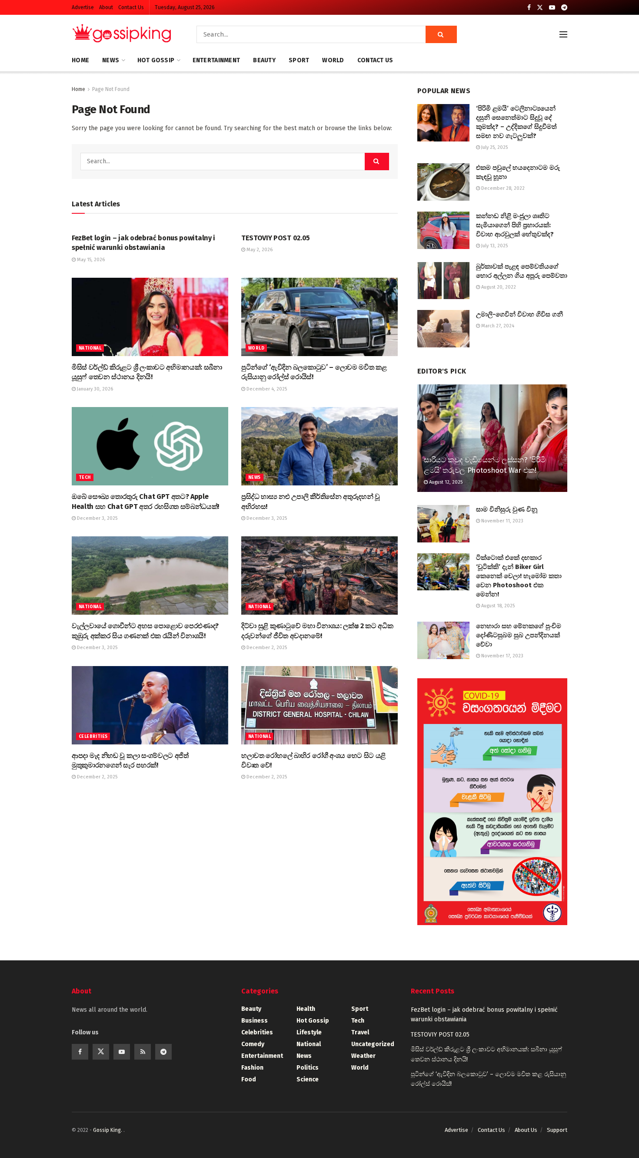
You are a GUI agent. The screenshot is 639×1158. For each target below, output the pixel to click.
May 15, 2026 (90, 260)
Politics (307, 1067)
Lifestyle (309, 1032)
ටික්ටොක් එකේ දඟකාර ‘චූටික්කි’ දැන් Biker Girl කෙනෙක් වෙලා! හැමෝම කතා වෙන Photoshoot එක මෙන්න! (519, 576)
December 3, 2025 (96, 518)
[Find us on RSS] (142, 1052)
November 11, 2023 (501, 521)
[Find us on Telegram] (564, 7)
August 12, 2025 (445, 482)
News (110, 60)
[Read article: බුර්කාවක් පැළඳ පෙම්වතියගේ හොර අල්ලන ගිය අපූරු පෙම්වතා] (443, 281)
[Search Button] (441, 34)
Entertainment (216, 60)
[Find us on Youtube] (552, 7)
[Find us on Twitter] (540, 7)
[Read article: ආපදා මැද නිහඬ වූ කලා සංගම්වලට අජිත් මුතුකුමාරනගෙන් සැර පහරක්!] (150, 705)
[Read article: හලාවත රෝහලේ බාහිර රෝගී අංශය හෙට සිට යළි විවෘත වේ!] (319, 705)
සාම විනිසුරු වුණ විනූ (506, 509)
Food (248, 1079)
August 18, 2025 (497, 606)
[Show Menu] (563, 34)
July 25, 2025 (494, 147)
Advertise (83, 7)
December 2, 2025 (266, 647)
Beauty (264, 60)
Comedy (252, 1044)
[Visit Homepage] (122, 34)
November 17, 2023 (501, 656)
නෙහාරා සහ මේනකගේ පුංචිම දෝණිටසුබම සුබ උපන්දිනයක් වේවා (518, 635)
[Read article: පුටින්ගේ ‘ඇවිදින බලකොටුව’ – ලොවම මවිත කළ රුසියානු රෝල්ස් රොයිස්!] (319, 317)
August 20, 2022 (498, 287)
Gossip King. (108, 1130)
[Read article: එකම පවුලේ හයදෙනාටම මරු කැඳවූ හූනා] (443, 182)
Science (307, 1079)
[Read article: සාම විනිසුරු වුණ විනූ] (443, 523)
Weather (363, 1056)
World (333, 60)
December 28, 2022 (502, 188)
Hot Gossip (156, 60)
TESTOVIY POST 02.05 (275, 238)
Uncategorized (372, 1044)
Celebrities (93, 736)
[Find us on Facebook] (529, 7)
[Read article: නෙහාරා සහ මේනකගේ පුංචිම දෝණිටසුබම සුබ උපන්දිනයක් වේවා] (443, 640)
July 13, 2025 (494, 246)
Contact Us (131, 7)
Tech (85, 477)
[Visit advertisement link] (492, 801)
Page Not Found (111, 89)
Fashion (252, 1067)
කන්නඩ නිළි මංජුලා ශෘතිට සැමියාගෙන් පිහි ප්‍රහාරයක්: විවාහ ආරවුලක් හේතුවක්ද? (515, 225)
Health (305, 1009)
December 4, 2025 (266, 389)
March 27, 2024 (497, 326)
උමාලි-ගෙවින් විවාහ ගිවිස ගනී (519, 314)
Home (80, 60)
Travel (360, 1032)
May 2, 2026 (259, 249)
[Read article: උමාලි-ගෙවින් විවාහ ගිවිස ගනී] (443, 328)
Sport (299, 60)
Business (254, 1020)
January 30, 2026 (94, 389)
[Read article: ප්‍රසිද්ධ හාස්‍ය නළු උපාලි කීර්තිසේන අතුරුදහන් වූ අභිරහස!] (319, 446)
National (90, 348)
